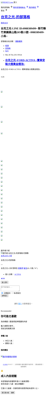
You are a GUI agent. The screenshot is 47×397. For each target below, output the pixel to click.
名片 (7, 51)
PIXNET (10, 364)
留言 (25, 268)
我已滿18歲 (5, 393)
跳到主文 (4, 23)
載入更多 (4, 282)
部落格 (7, 48)
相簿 (7, 46)
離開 (12, 393)
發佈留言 (4, 296)
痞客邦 (20, 268)
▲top (3, 278)
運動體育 (18, 41)
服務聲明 (23, 366)
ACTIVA (17, 274)
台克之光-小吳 (6, 256)
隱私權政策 (38, 364)
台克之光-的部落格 (15, 17)
